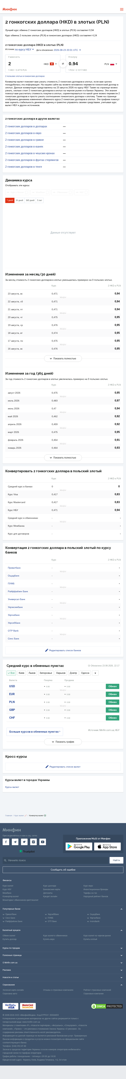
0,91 (117, 439)
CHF (12, 717)
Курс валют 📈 (20, 816)
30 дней (19, 200)
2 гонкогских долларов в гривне (24, 140)
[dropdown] (95, 673)
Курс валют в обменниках (55, 935)
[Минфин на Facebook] (6, 842)
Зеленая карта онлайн (13, 990)
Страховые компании (94, 993)
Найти (116, 860)
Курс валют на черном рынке (97, 935)
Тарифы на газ (90, 893)
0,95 (117, 317)
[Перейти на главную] (10, 9)
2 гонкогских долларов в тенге (23, 166)
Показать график (65, 741)
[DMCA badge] (107, 1006)
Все (13, 673)
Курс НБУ (7, 889)
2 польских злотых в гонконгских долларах (25, 76)
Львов (32, 673)
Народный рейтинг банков (96, 896)
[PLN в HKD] (63, 64)
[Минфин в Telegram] (15, 842)
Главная (8, 816)
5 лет (39, 200)
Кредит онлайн (50, 896)
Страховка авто (10, 993)
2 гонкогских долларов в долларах (26, 126)
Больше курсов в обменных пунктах (34, 731)
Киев (21, 673)
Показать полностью (64, 358)
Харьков (60, 673)
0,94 (117, 293)
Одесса (85, 673)
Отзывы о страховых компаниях (58, 990)
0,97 (117, 400)
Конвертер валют (11, 896)
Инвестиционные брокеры (96, 889)
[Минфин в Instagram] (33, 842)
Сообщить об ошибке (63, 869)
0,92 (117, 416)
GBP (12, 709)
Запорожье (46, 673)
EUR (12, 694)
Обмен (112, 686)
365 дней (30, 200)
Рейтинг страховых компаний (97, 990)
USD (12, 686)
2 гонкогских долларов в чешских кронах (30, 153)
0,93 (117, 447)
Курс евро (88, 886)
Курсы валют (12, 787)
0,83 (117, 494)
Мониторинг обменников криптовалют (20, 900)
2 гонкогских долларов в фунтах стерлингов (32, 160)
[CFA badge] (44, 1006)
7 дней (10, 200)
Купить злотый (90, 939)
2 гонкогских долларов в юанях (24, 146)
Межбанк (7, 893)
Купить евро (48, 939)
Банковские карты (51, 889)
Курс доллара (49, 886)
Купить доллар (9, 939)
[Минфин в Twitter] (24, 842)
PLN (12, 702)
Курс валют (8, 886)
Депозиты (47, 893)
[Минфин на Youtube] (42, 842)
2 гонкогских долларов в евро (23, 133)
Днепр (73, 673)
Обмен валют (9, 935)
